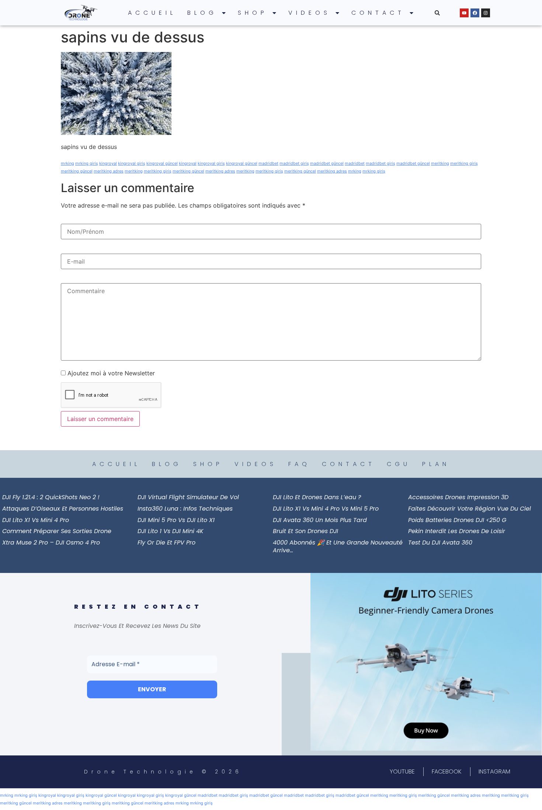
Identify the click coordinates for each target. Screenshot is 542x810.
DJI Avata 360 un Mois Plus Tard (320, 520)
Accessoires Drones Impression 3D (458, 497)
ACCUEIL (152, 12)
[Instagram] (485, 12)
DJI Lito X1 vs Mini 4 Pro (35, 520)
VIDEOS (309, 12)
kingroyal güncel (162, 163)
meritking (440, 163)
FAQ (299, 464)
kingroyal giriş (131, 163)
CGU (399, 464)
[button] (437, 13)
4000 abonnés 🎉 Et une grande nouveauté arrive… (338, 546)
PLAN (436, 464)
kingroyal (108, 163)
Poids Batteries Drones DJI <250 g (457, 520)
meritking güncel (77, 171)
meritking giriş (464, 163)
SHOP (253, 12)
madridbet (268, 163)
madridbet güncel (327, 163)
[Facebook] (474, 12)
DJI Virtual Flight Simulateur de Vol (188, 497)
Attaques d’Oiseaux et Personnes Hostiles (62, 508)
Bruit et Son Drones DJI (305, 531)
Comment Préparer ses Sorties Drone (56, 531)
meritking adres (109, 171)
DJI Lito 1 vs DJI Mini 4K (171, 531)
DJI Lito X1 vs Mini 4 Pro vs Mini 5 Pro (326, 508)
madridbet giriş (294, 163)
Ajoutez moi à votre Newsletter (110, 373)
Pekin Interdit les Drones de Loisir (456, 531)
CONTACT (378, 12)
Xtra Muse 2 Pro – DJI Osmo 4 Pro (51, 542)
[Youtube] (464, 12)
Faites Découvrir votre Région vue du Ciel (469, 508)
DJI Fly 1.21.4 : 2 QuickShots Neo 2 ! (51, 497)
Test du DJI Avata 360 (440, 542)
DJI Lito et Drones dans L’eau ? (317, 497)
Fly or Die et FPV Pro (166, 542)
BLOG (202, 12)
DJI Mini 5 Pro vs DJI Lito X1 (176, 520)
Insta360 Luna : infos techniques (185, 508)
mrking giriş (86, 163)
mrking (67, 163)
